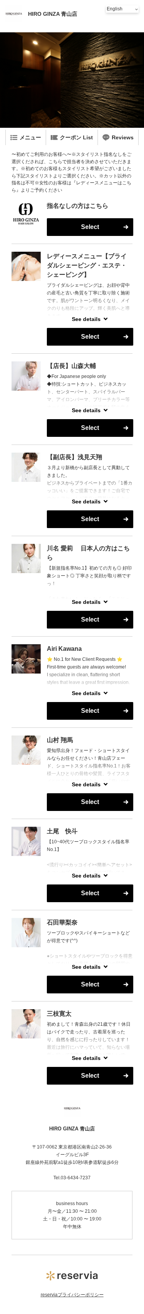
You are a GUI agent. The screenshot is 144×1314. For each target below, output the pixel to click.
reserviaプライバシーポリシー (72, 1294)
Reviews (123, 137)
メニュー (30, 137)
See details (86, 319)
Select (90, 227)
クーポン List (76, 137)
